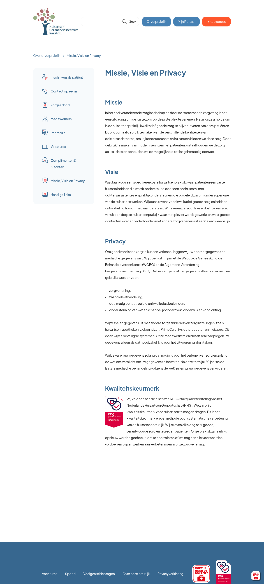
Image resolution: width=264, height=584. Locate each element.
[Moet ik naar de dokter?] (255, 575)
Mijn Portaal (186, 21)
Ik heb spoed (216, 21)
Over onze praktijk (47, 55)
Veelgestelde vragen (99, 574)
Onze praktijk (156, 21)
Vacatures (49, 574)
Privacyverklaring (170, 574)
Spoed (70, 574)
